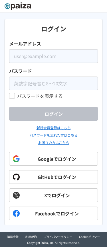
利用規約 (31, 236)
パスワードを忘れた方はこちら (54, 135)
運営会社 (13, 236)
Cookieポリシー (89, 236)
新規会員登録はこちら (54, 127)
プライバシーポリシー (58, 236)
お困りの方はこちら (53, 142)
